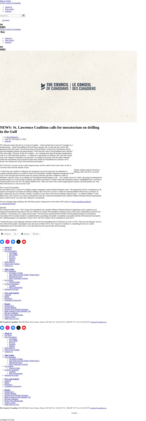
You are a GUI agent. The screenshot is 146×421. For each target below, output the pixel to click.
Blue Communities (16, 287)
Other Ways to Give (12, 319)
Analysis (8, 11)
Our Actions (9, 280)
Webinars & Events (11, 289)
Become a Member (11, 313)
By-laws (12, 256)
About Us (8, 7)
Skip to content (5, 1)
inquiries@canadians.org (98, 322)
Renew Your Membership (14, 315)
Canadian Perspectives (13, 300)
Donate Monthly (10, 308)
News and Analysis (12, 293)
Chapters (12, 286)
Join (1, 24)
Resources (8, 298)
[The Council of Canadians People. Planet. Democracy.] (10, 3)
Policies (12, 260)
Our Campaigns (10, 271)
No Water (13, 273)
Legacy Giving (10, 317)
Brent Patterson (12, 137)
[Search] (23, 15)
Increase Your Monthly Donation (16, 309)
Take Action (9, 9)
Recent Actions (14, 282)
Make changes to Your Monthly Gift (18, 311)
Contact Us (9, 266)
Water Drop (34, 275)
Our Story (8, 249)
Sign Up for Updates (12, 264)
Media (7, 297)
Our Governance (11, 251)
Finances (12, 258)
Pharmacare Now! (15, 277)
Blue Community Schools (18, 278)
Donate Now (9, 306)
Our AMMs (13, 255)
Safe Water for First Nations (19, 275)
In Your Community (12, 284)
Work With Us (10, 262)
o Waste (20, 273)
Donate (7, 304)
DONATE (3, 27)
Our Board (13, 253)
